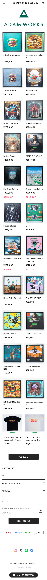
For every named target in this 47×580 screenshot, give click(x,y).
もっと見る (23, 457)
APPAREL (6, 491)
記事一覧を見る (23, 521)
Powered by (21, 567)
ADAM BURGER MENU (12, 483)
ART (4, 476)
